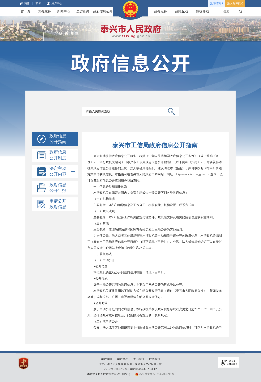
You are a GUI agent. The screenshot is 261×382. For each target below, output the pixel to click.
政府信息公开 (103, 11)
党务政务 (44, 11)
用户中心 (56, 3)
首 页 (25, 11)
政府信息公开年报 (57, 187)
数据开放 (202, 11)
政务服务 (160, 11)
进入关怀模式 (235, 3)
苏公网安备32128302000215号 (156, 374)
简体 (27, 3)
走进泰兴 (82, 11)
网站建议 (122, 359)
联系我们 (154, 359)
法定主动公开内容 (57, 171)
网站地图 (106, 359)
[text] (230, 11)
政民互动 (181, 11)
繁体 (38, 3)
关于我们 (138, 359)
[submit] (240, 11)
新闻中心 (63, 11)
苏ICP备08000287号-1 (116, 369)
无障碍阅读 (216, 3)
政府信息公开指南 (57, 138)
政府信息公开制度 (57, 155)
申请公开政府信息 (57, 204)
